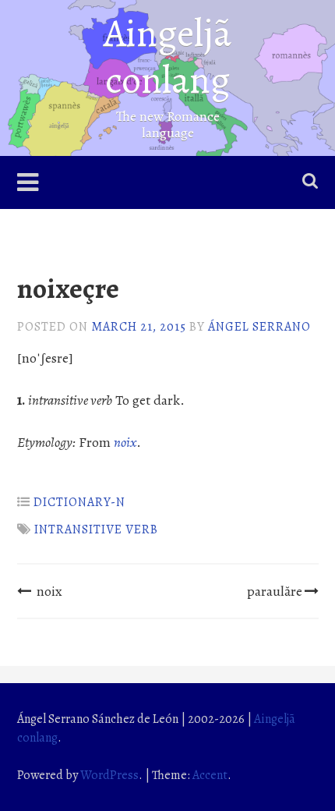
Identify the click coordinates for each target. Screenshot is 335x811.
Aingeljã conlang (167, 56)
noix (49, 591)
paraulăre (274, 591)
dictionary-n (79, 502)
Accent (209, 775)
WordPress (109, 775)
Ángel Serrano (259, 326)
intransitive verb (96, 529)
